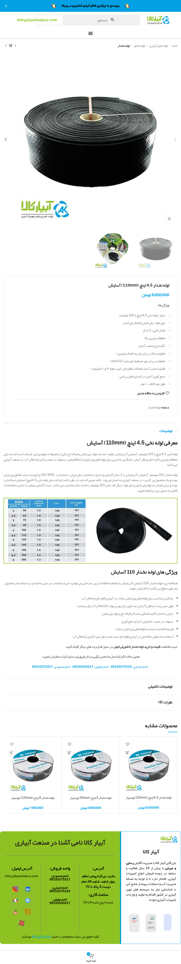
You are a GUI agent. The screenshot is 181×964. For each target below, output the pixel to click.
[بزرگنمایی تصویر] (169, 219)
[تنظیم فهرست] (90, 33)
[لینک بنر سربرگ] (97, 6)
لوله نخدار (124, 45)
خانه (174, 45)
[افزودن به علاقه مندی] (127, 744)
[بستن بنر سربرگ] (6, 6)
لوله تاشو (139, 45)
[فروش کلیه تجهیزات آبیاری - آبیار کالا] (15, 889)
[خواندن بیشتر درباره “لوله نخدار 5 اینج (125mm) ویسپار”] (11, 752)
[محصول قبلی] (15, 45)
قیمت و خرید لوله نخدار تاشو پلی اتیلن (136, 646)
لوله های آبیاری (158, 45)
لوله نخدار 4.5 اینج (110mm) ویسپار (148, 797)
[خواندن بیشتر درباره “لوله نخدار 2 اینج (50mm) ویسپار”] (69, 752)
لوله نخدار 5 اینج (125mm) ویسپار (32, 797)
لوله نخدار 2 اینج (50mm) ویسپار (90, 797)
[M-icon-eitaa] (27, 911)
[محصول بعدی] (6, 45)
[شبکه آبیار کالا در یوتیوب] (15, 911)
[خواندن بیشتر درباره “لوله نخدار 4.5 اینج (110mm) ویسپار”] (127, 752)
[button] (37, 20)
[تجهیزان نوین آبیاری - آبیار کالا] (15, 900)
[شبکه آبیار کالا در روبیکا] (21, 923)
